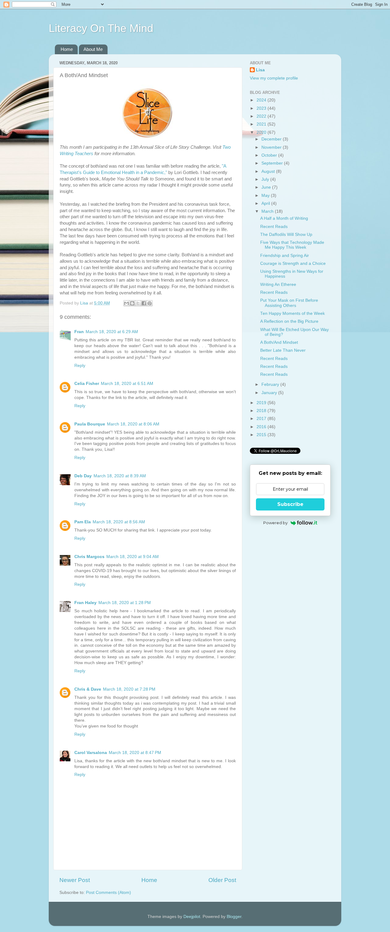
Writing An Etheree (278, 284)
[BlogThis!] (132, 303)
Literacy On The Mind (101, 28)
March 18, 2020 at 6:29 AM (112, 331)
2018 (262, 410)
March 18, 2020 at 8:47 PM (135, 752)
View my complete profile (274, 78)
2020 (262, 132)
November (272, 147)
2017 (262, 418)
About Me (93, 49)
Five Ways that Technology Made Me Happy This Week (292, 245)
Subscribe (290, 504)
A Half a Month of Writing (284, 218)
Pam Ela (82, 522)
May (266, 195)
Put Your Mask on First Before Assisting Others (289, 303)
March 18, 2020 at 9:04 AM (132, 556)
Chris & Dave (87, 689)
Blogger (234, 916)
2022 (262, 116)
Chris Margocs (89, 556)
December (272, 139)
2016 (262, 427)
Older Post (222, 880)
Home (67, 49)
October (269, 155)
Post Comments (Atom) (108, 892)
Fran (79, 331)
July (265, 179)
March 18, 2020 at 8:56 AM (119, 522)
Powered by (275, 522)
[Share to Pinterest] (150, 303)
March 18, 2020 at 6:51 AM (127, 383)
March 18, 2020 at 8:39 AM (120, 476)
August (268, 171)
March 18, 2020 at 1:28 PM (124, 602)
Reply (79, 365)
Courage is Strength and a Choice (293, 263)
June (266, 187)
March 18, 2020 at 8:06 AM (133, 424)
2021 (262, 124)
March (268, 211)
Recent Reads (274, 226)
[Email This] (126, 303)
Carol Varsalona (90, 752)
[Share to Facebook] (144, 303)
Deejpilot (191, 916)
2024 (262, 100)
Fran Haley (85, 602)
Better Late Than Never (283, 350)
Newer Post (74, 880)
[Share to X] (138, 303)
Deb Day (83, 476)
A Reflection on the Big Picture (289, 321)
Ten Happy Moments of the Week (292, 313)
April (266, 203)
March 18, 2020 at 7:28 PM (129, 689)
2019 (262, 402)
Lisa (260, 70)
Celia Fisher (86, 383)
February (270, 384)
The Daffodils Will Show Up (286, 234)
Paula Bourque (89, 424)
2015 (262, 434)
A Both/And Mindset (279, 342)
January (269, 392)
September (272, 163)
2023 (262, 108)
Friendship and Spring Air (284, 255)
